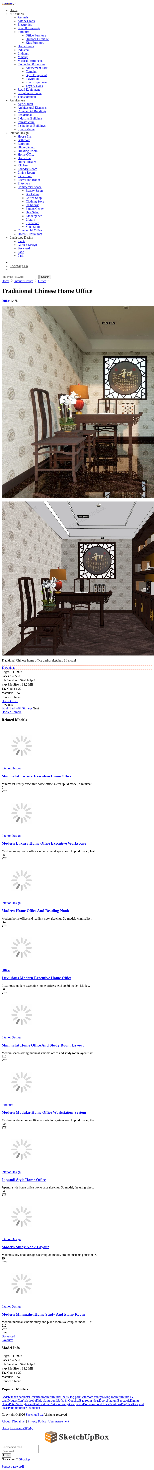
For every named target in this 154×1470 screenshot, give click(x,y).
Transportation (27, 96)
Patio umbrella (17, 1407)
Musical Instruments (30, 60)
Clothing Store (35, 201)
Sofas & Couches (68, 1400)
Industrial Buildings (30, 118)
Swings (64, 1404)
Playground (33, 78)
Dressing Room (27, 151)
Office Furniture (36, 35)
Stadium (112, 1400)
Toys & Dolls (34, 86)
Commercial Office (30, 230)
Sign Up (24, 1459)
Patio (21, 252)
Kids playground (46, 1400)
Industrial (23, 50)
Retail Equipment (29, 89)
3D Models (17, 13)
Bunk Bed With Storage (17, 708)
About (6, 1421)
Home (13, 10)
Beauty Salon (34, 190)
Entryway (24, 183)
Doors (103, 1400)
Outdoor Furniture (37, 39)
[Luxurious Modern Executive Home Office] (22, 966)
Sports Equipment (37, 82)
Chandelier (33, 1407)
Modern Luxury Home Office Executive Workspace (44, 843)
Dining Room (26, 147)
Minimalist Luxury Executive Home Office (36, 776)
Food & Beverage (29, 28)
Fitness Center (35, 208)
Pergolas (126, 1404)
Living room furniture (115, 1397)
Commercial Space (30, 187)
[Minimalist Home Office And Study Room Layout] (22, 1033)
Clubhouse (32, 205)
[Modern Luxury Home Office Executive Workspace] (22, 832)
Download (8, 667)
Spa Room (32, 223)
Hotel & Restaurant (30, 234)
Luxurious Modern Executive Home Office (36, 978)
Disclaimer (18, 1421)
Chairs (64, 1397)
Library (30, 219)
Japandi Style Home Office (24, 1180)
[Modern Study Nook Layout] (22, 1235)
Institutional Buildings (32, 125)
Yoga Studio (33, 226)
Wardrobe (29, 1400)
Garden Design (27, 244)
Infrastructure (26, 122)
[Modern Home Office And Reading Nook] (22, 899)
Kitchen (23, 165)
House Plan (25, 136)
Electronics (25, 24)
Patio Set (14, 1404)
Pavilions (115, 1404)
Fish (37, 1404)
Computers (76, 1404)
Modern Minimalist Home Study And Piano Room (43, 1314)
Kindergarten (34, 216)
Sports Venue (26, 129)
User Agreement (58, 1421)
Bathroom (24, 140)
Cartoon (55, 1404)
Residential (25, 115)
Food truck (102, 1404)
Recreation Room (29, 179)
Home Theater (27, 161)
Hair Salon (32, 212)
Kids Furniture (35, 42)
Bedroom (23, 143)
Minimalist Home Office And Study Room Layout (43, 1045)
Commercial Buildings (32, 111)
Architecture (17, 100)
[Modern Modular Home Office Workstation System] (22, 1101)
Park (20, 255)
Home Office (26, 154)
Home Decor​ (26, 46)
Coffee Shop (34, 198)
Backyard (24, 248)
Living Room (26, 172)
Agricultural (25, 104)
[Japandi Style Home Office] (22, 1168)
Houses (13, 1400)
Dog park (75, 1397)
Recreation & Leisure (31, 64)
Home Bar (24, 158)
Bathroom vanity (91, 1397)
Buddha (45, 1404)
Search (45, 276)
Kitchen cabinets (18, 1397)
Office (6, 300)
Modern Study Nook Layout (25, 1247)
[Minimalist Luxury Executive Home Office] (22, 764)
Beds (5, 1397)
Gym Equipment (36, 75)
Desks (33, 1397)
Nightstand (27, 1404)
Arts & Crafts (26, 21)
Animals (23, 17)
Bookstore (32, 194)
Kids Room (25, 176)
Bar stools (123, 1400)
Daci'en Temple (11, 712)
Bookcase (89, 1404)
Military (23, 57)
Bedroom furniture (48, 1397)
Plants (21, 241)
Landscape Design (21, 237)
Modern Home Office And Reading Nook (35, 911)
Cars (20, 1400)
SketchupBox (10, 3)
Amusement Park (37, 68)
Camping (31, 71)
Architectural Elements (32, 107)
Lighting (23, 53)
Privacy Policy (37, 1421)
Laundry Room (27, 169)
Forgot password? (13, 1466)
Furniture (23, 31)
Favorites (7, 1340)
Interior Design (19, 133)
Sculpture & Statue (30, 93)
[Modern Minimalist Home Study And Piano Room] (22, 1303)
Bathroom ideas (89, 1400)
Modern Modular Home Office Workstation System (44, 1112)
